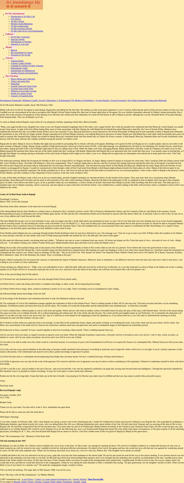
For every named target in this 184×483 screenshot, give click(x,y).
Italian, (59, 482)
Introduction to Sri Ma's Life (23, 16)
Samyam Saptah (18, 39)
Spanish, (77, 482)
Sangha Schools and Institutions (24, 73)
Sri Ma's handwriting (20, 26)
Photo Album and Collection (23, 79)
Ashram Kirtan (17, 61)
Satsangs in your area (20, 44)
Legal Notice (27, 479)
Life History (16, 19)
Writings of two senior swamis (24, 91)
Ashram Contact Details (21, 63)
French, (31, 482)
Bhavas (14, 50)
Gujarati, (47, 482)
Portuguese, (68, 482)
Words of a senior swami (21, 93)
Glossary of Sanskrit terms (22, 96)
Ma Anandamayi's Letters (21, 52)
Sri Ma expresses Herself (21, 28)
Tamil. (83, 482)
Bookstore (15, 84)
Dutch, (24, 482)
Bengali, (17, 482)
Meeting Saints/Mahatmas (22, 24)
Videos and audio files (20, 81)
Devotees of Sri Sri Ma (20, 55)
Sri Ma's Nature (17, 21)
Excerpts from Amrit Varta (22, 88)
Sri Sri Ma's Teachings (20, 37)
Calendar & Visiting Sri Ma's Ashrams (27, 66)
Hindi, (53, 482)
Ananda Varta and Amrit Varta (24, 86)
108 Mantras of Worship (21, 42)
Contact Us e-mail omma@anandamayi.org (53, 479)
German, (39, 482)
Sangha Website (79, 479)
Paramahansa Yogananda (11, 100)
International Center (19, 68)
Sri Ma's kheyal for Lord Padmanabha (27, 31)
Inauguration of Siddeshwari (23, 70)
